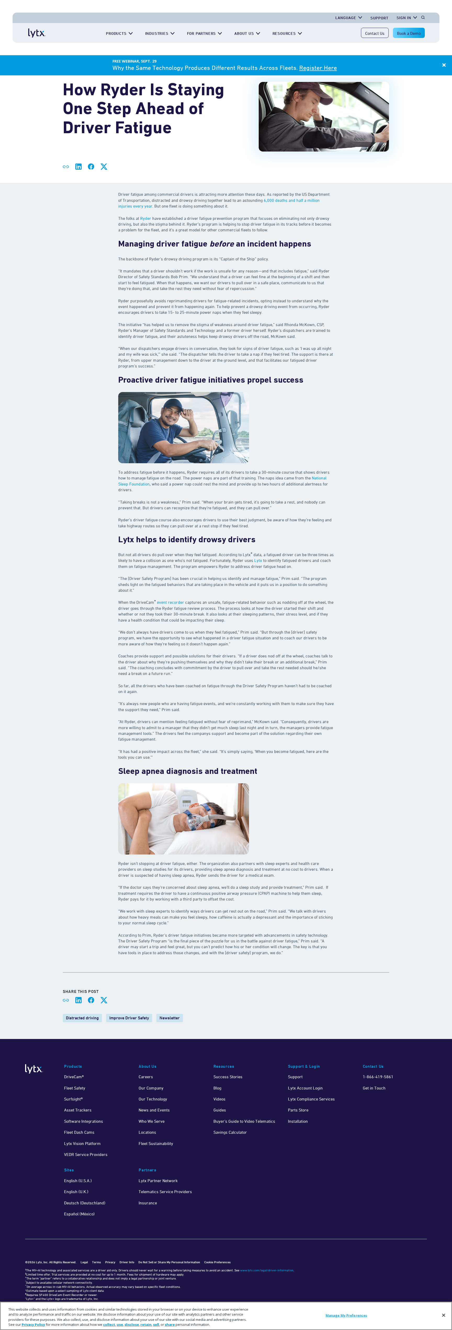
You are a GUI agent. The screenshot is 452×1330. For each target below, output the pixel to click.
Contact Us (375, 33)
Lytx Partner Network (158, 1180)
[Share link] (66, 167)
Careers (146, 1076)
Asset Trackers (78, 1110)
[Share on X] (103, 167)
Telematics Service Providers (165, 1191)
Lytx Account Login (305, 1088)
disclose (132, 1324)
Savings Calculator (230, 1132)
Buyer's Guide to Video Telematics (244, 1121)
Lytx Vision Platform (82, 1143)
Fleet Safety (74, 1088)
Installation (298, 1121)
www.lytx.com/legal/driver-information (266, 1270)
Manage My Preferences (346, 1315)
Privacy (110, 1262)
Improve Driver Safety (129, 1017)
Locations (147, 1132)
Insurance (148, 1202)
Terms (96, 1262)
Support (379, 18)
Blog (217, 1088)
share (170, 1324)
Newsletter (170, 1017)
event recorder (170, 602)
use (120, 1324)
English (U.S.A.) (78, 1180)
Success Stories (227, 1076)
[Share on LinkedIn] (78, 167)
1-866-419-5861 (378, 1076)
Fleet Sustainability (156, 1143)
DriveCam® (74, 1076)
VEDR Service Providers (86, 1154)
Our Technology (153, 1099)
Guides (219, 1110)
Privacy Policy (33, 1324)
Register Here (318, 67)
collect (109, 1324)
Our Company (151, 1088)
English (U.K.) (76, 1191)
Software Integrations (83, 1121)
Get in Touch (374, 1088)
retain (145, 1324)
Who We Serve (152, 1121)
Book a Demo (409, 33)
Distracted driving (82, 1017)
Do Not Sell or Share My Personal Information (169, 1262)
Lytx (258, 560)
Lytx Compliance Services (311, 1099)
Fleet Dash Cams (79, 1132)
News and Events (154, 1110)
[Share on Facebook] (91, 167)
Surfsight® (73, 1099)
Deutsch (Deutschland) (84, 1202)
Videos (219, 1099)
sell (156, 1324)
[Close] (443, 1315)
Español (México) (79, 1213)
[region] (226, 1316)
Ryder (145, 218)
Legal (84, 1262)
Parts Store (298, 1110)
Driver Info (127, 1262)
